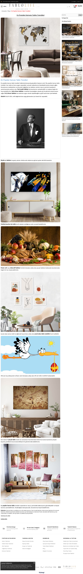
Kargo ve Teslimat (27, 546)
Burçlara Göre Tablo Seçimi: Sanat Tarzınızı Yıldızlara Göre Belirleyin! (71, 135)
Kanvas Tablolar (6, 551)
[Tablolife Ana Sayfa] (22, 6)
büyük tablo (8, 96)
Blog (78, 1)
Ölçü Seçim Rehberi (48, 541)
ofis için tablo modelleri (41, 376)
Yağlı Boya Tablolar (7, 548)
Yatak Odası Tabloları (7, 543)
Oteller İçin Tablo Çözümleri (70, 541)
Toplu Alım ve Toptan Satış (70, 548)
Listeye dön (4, 519)
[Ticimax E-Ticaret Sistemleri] (41, 573)
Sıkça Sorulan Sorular (28, 541)
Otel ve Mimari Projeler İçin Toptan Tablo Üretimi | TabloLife (71, 36)
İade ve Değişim (26, 548)
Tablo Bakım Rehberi (48, 546)
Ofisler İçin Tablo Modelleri (70, 543)
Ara (80, 15)
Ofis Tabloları (5, 546)
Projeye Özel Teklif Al (68, 553)
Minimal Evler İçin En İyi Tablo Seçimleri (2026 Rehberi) (72, 87)
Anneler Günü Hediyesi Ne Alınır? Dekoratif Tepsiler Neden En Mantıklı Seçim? (71, 119)
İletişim (74, 1)
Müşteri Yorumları (47, 551)
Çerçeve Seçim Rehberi (49, 543)
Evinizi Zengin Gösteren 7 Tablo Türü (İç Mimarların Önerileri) (72, 61)
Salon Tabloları (6, 541)
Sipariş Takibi (25, 543)
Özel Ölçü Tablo (67, 551)
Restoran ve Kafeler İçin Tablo (71, 546)
